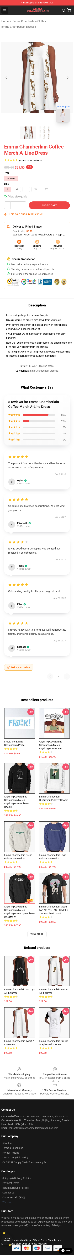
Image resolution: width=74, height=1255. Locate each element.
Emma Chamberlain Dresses (18, 26)
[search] (64, 10)
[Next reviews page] (67, 676)
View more (37, 934)
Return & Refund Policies (15, 1187)
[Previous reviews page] (50, 676)
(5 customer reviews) (30, 160)
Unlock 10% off (7, 1240)
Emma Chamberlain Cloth (28, 21)
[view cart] (69, 10)
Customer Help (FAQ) (13, 1197)
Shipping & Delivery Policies (16, 1178)
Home (5, 21)
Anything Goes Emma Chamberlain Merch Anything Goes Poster (50, 745)
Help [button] (68, 1251)
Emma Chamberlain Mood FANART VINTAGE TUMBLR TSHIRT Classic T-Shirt (53, 910)
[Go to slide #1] (28, 132)
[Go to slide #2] (46, 132)
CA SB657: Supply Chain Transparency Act (24, 1162)
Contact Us (8, 1192)
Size (6, 184)
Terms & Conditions (12, 1148)
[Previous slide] (6, 77)
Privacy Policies (10, 1152)
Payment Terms (10, 1183)
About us (7, 1143)
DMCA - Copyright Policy (15, 1157)
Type (6, 173)
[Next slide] (67, 77)
